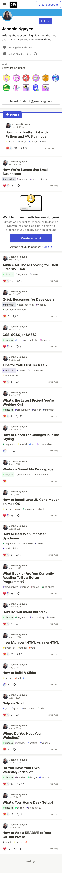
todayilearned (11, 375)
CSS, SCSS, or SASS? (20, 335)
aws (43, 141)
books (35, 587)
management (40, 474)
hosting (32, 742)
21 (21, 416)
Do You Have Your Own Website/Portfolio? (21, 770)
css (17, 340)
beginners (21, 274)
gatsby (34, 179)
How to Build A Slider (19, 673)
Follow (45, 21)
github (7, 842)
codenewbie (35, 370)
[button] (6, 78)
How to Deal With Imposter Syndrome (24, 536)
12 (19, 848)
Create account (48, 4)
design (32, 777)
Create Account (31, 238)
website (45, 742)
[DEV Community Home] (13, 4)
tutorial (10, 141)
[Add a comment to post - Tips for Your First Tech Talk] (18, 382)
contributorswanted (14, 309)
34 (22, 593)
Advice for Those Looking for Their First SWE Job (30, 267)
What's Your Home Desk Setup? (28, 802)
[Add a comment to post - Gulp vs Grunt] (18, 715)
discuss (8, 274)
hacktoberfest (25, 304)
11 (18, 749)
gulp (6, 708)
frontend (45, 340)
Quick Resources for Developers (29, 299)
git (27, 842)
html (32, 647)
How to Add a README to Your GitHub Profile (27, 835)
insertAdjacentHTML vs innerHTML (31, 642)
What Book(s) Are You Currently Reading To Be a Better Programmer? (28, 578)
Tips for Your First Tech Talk (25, 365)
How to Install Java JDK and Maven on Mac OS (31, 502)
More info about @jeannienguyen (31, 101)
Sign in (47, 246)
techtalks (9, 370)
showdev (8, 179)
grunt (15, 708)
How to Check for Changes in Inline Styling (31, 437)
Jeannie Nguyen (21, 124)
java (18, 509)
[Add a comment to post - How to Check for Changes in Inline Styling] (15, 451)
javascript (9, 647)
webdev (22, 179)
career (34, 274)
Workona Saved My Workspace (28, 469)
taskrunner (28, 708)
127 (23, 783)
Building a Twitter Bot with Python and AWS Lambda (27, 134)
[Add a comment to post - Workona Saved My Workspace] (15, 481)
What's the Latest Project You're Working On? (28, 402)
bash (41, 509)
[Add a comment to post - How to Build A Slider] (15, 685)
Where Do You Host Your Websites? (22, 736)
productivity (30, 340)
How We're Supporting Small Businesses (25, 172)
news (44, 179)
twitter (22, 141)
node (40, 708)
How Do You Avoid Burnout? (25, 612)
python (33, 141)
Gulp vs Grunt (14, 703)
